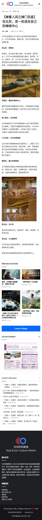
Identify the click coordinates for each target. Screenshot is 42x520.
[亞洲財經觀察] (20, 4)
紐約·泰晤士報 (6, 492)
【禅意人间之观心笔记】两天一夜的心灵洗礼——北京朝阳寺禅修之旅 (10, 315)
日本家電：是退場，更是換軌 (13, 412)
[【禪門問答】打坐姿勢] (31, 274)
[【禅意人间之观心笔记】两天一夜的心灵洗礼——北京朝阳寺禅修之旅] (11, 300)
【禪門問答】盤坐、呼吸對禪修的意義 (30, 312)
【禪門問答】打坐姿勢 (30, 282)
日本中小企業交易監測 (11, 396)
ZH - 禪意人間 (14, 11)
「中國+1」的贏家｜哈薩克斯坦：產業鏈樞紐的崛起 (21, 406)
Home (6, 11)
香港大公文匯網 (7, 499)
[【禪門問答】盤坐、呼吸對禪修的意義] (31, 299)
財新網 (4, 494)
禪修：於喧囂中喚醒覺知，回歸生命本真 (9, 283)
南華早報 (5, 497)
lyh (5, 31)
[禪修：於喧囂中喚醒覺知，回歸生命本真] (11, 274)
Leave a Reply (21, 328)
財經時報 (5, 490)
